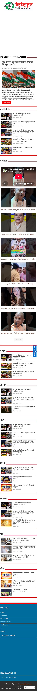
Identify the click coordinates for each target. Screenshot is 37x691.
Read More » (6, 102)
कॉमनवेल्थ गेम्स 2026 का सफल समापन (22, 148)
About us (3, 615)
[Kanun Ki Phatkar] (18, 5)
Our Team (4, 618)
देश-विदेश (24, 68)
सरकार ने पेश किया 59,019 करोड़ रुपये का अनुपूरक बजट (23, 140)
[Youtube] (21, 686)
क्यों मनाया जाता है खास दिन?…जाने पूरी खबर (23, 486)
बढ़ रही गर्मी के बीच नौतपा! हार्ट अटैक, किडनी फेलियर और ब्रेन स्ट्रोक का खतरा (24, 522)
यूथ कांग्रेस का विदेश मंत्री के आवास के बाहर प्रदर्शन (17, 63)
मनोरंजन (2, 631)
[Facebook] (16, 686)
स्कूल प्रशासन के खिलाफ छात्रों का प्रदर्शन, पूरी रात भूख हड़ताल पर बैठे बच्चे (23, 132)
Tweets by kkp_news (8, 677)
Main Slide (18, 68)
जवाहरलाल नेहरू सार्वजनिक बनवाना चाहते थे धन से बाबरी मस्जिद (23, 556)
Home (2, 612)
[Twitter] (18, 686)
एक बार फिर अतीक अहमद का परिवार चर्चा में (24, 123)
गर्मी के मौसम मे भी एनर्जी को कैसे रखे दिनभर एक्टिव (24, 582)
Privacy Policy (5, 621)
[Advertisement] (18, 32)
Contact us (4, 625)
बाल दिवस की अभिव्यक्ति (20, 589)
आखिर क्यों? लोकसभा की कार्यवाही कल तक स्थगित (23, 372)
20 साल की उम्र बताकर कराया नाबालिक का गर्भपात (22, 114)
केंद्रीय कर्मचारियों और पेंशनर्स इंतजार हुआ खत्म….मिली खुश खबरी (24, 539)
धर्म (1, 628)
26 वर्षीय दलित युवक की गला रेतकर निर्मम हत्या (24, 408)
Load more (18, 340)
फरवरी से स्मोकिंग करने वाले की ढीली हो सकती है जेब (24, 548)
